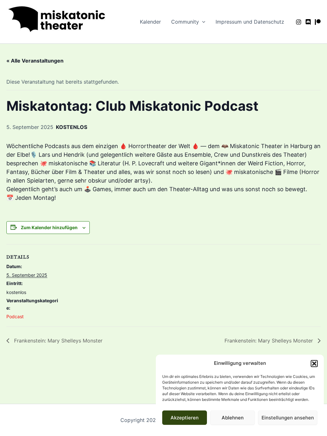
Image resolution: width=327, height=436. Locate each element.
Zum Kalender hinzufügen (49, 227)
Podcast (15, 316)
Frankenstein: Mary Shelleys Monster (57, 340)
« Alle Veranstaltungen (35, 60)
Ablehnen (233, 418)
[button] (314, 363)
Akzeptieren (185, 418)
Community (185, 22)
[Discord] (308, 22)
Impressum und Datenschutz (250, 22)
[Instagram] (298, 22)
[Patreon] (318, 22)
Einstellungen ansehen (288, 418)
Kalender (150, 22)
